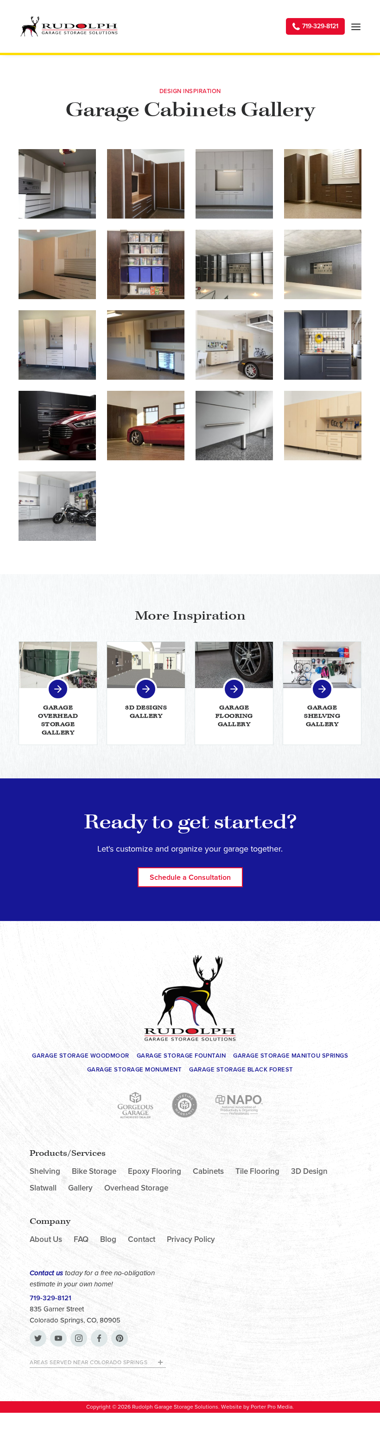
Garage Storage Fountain (181, 1056)
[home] (69, 26)
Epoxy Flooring (154, 1171)
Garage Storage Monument (134, 1069)
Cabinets (208, 1171)
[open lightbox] (57, 184)
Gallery (80, 1188)
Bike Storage (94, 1171)
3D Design (309, 1171)
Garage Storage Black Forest (241, 1069)
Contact (141, 1239)
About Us (46, 1239)
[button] (355, 26)
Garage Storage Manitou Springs (290, 1056)
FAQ (81, 1239)
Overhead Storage (136, 1188)
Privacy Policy (191, 1239)
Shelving (45, 1171)
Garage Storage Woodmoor (80, 1056)
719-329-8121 (50, 1298)
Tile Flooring (257, 1171)
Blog (108, 1239)
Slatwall (43, 1188)
